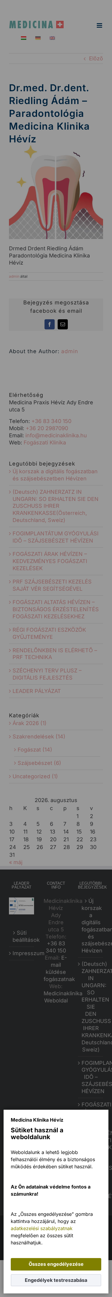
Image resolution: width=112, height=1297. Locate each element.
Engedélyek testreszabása (56, 1280)
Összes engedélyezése (56, 1264)
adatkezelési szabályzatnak (42, 1228)
